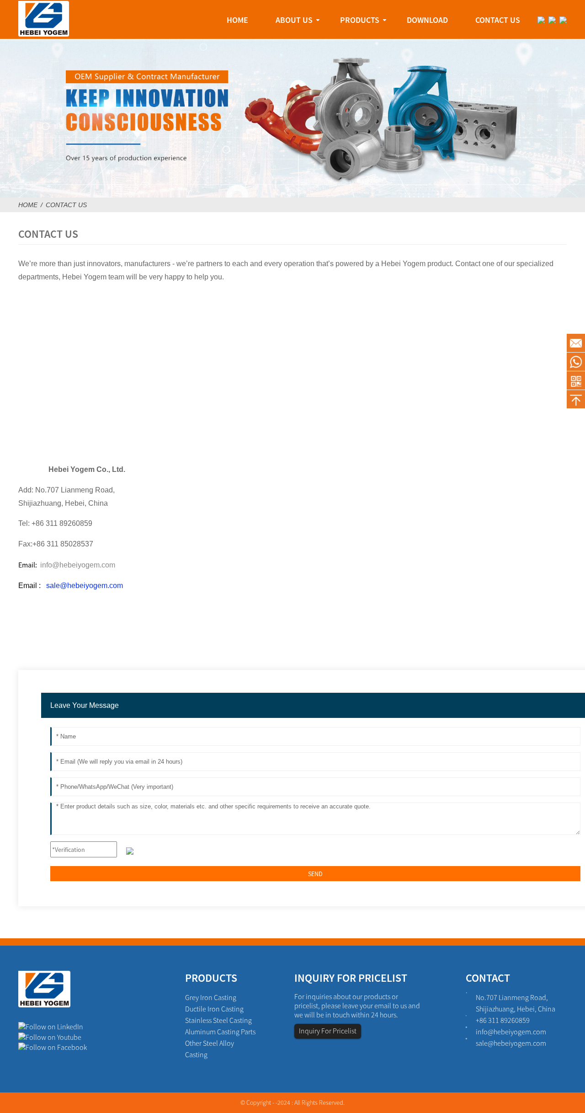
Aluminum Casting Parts (220, 1031)
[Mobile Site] (576, 380)
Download (427, 20)
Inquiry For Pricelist (327, 1030)
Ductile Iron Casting (214, 1008)
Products (359, 20)
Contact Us (497, 20)
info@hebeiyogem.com (511, 1031)
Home (237, 20)
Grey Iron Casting (210, 997)
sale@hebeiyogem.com (84, 585)
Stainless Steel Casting (218, 1020)
